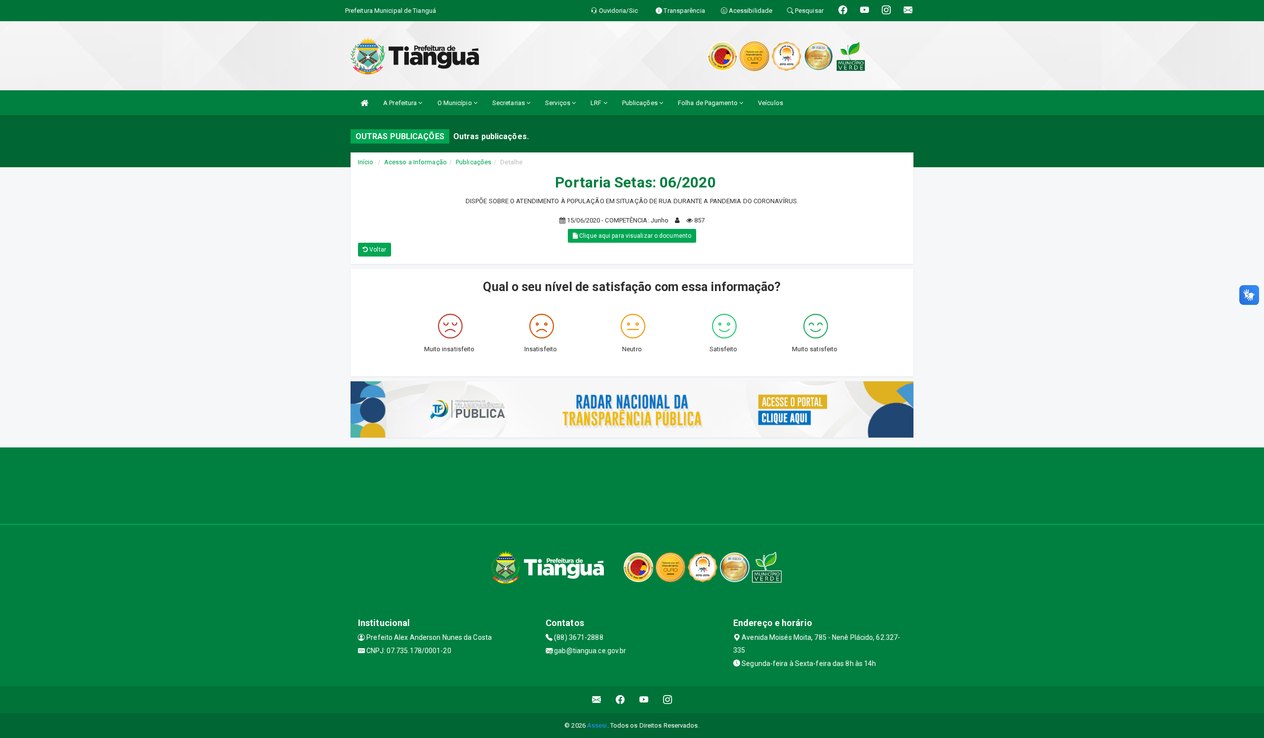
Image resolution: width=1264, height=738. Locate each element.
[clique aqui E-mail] (596, 699)
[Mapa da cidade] (632, 484)
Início (366, 162)
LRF (597, 103)
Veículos (770, 103)
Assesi (597, 725)
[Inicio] (364, 102)
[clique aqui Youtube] (644, 699)
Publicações (640, 103)
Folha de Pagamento (708, 103)
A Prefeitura (400, 103)
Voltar (377, 249)
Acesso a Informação (415, 162)
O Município (455, 103)
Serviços (558, 103)
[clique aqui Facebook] (620, 699)
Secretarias (509, 103)
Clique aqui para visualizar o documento (634, 235)
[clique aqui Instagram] (667, 699)
